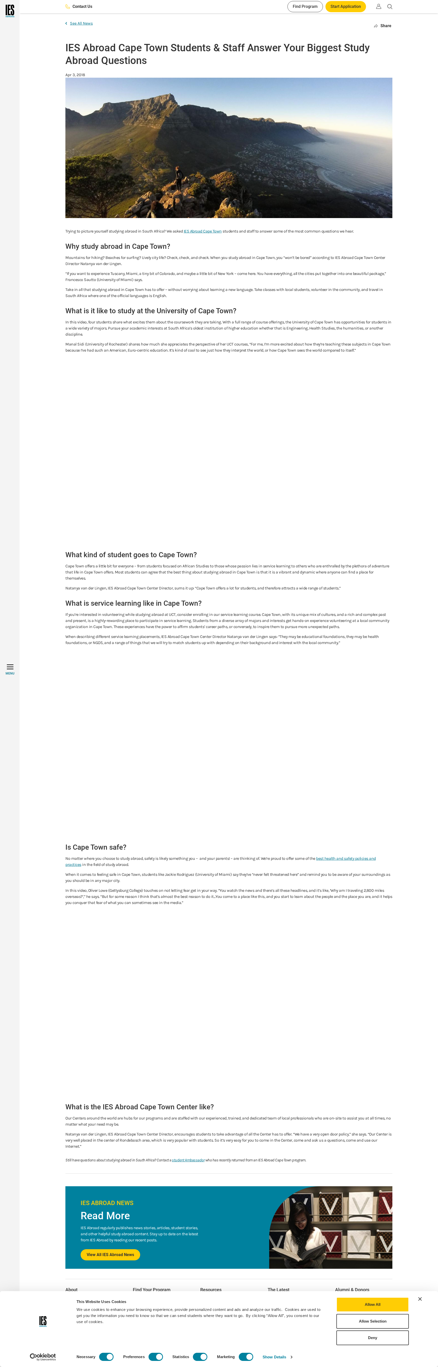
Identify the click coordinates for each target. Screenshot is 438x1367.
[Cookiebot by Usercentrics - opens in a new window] (43, 1357)
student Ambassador (188, 1160)
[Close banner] (420, 1299)
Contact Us (82, 6)
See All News (81, 23)
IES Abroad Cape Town (203, 231)
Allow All (372, 1304)
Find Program (305, 6)
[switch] (156, 1357)
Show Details (274, 1357)
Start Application (346, 6)
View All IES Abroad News (110, 1254)
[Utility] (378, 6)
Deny (372, 1338)
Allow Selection (373, 1321)
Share (385, 25)
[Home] (10, 11)
